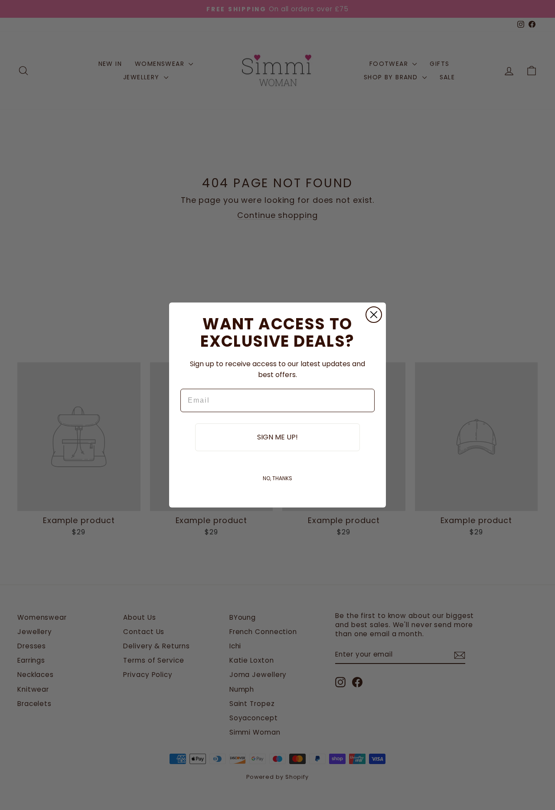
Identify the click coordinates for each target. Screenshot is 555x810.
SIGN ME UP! (277, 437)
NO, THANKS (277, 478)
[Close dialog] (374, 314)
